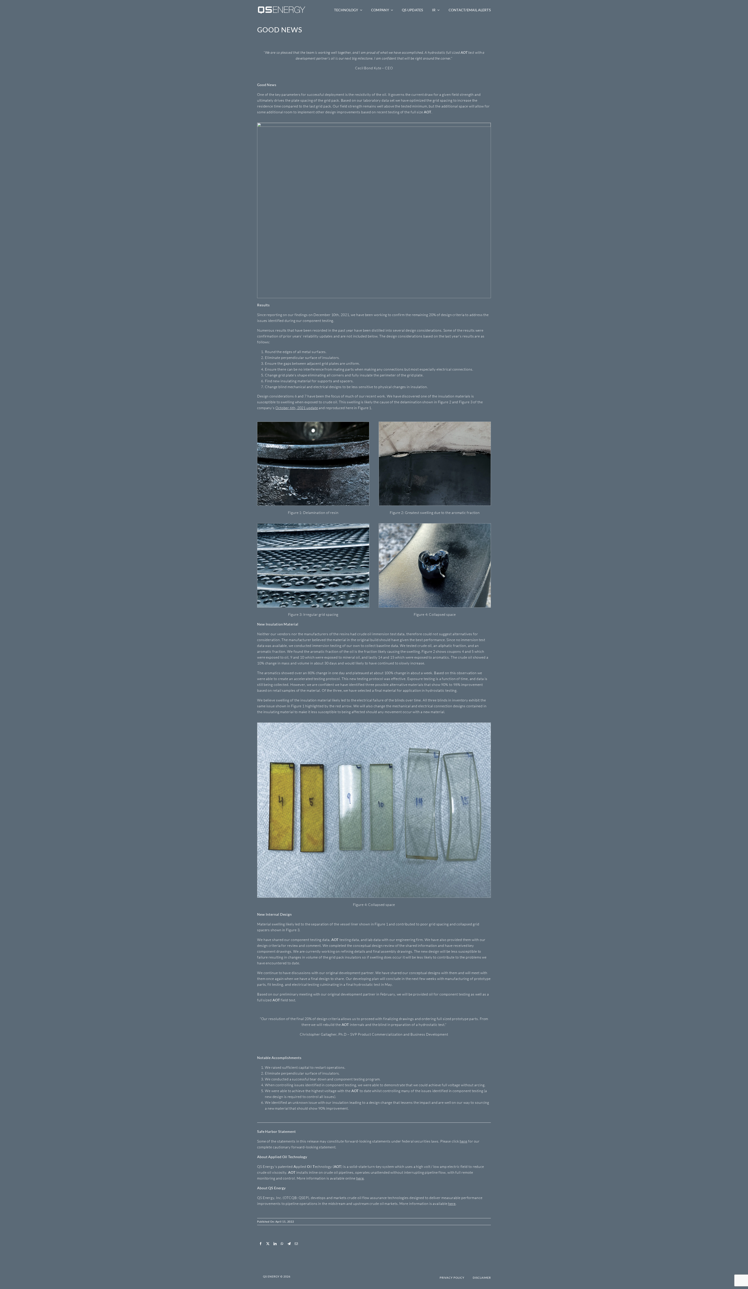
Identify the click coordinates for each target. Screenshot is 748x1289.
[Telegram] (289, 1244)
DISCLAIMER (482, 1277)
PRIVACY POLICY (452, 1277)
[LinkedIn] (275, 1244)
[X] (268, 1244)
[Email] (296, 1244)
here (463, 1141)
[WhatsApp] (282, 1244)
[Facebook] (260, 1244)
